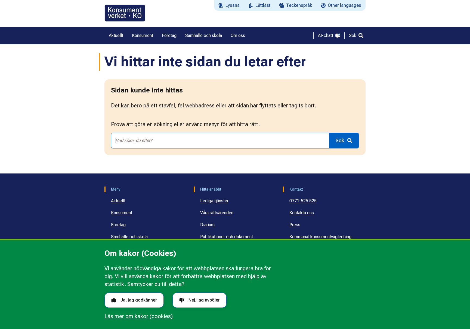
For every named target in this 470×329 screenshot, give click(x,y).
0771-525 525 (303, 200)
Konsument (121, 212)
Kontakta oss (301, 212)
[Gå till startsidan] (124, 13)
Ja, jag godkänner (138, 300)
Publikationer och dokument (226, 236)
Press (294, 224)
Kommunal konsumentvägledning (320, 236)
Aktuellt (118, 200)
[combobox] (220, 140)
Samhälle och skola (129, 236)
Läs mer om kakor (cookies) (138, 316)
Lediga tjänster (214, 200)
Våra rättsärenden (216, 212)
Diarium (207, 224)
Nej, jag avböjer (204, 300)
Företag (118, 224)
